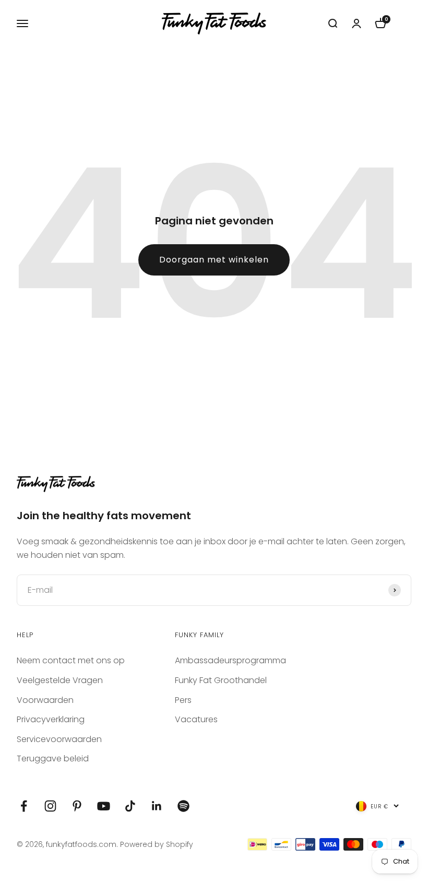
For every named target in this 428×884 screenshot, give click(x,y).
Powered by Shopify (156, 844)
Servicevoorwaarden (59, 739)
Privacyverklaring (51, 719)
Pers (183, 700)
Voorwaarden (45, 700)
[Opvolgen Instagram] (50, 806)
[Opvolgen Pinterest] (77, 806)
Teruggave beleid (53, 758)
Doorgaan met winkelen (214, 260)
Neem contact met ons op (71, 660)
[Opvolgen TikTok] (130, 806)
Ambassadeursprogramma (230, 660)
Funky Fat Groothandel (221, 680)
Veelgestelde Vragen (60, 680)
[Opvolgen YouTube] (104, 806)
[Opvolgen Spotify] (183, 806)
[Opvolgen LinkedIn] (157, 806)
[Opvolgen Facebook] (24, 806)
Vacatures (196, 719)
